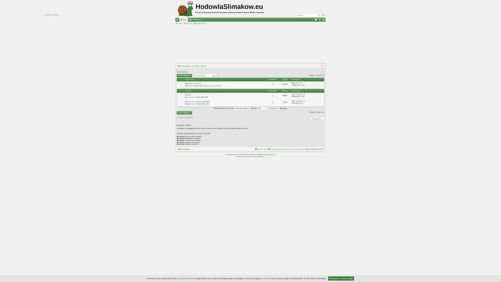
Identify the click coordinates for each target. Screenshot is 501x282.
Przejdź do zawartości (52, 15)
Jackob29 (192, 97)
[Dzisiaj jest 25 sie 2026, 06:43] (322, 66)
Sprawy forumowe (216, 86)
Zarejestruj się (200, 23)
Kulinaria (182, 72)
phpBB (242, 154)
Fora (184, 19)
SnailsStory (299, 101)
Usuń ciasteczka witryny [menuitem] (295, 149)
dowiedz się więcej (186, 278)
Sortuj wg (254, 108)
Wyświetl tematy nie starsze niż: (224, 108)
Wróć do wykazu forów (185, 117)
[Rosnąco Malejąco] (274, 108)
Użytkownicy (196, 19)
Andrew (191, 86)
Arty (274, 154)
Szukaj (319, 15)
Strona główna (185, 149)
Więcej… (177, 20)
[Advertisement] (250, 43)
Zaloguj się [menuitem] (320, 20)
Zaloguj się (189, 23)
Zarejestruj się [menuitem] (324, 20)
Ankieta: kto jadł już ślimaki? (197, 101)
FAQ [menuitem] (317, 20)
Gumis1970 (299, 94)
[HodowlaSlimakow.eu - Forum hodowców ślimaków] (185, 9)
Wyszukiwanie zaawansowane (323, 15)
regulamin (266, 278)
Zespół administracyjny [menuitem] (277, 149)
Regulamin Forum (193, 83)
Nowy (183, 75)
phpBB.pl (261, 156)
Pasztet (188, 95)
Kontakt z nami (262, 149)
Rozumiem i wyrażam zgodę (341, 278)
